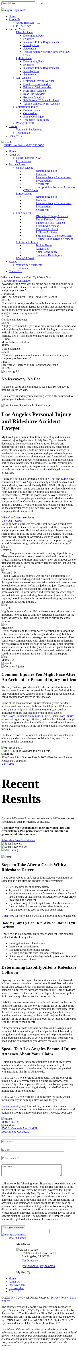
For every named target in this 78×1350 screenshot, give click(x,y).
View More (8, 763)
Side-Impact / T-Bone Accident (41, 100)
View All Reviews (11, 520)
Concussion (30, 113)
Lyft (63, 478)
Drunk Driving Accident (37, 84)
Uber (52, 478)
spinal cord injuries (63, 715)
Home (12, 16)
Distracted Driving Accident (39, 80)
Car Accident (23, 77)
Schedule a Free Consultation (18, 840)
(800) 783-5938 (24, 145)
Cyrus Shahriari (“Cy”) (29, 22)
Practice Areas (17, 29)
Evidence (28, 38)
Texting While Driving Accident (41, 103)
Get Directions (30, 1260)
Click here (7, 915)
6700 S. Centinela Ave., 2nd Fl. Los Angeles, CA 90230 (19, 1130)
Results (13, 126)
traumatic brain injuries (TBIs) (34, 715)
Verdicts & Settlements (29, 129)
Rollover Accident (33, 97)
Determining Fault (33, 35)
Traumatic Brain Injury (36, 119)
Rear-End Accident (34, 93)
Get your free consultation (16, 280)
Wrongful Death (25, 123)
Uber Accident (24, 32)
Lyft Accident (24, 58)
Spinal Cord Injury (34, 116)
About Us (14, 19)
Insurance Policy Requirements (41, 42)
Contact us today (11, 1106)
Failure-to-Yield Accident (37, 87)
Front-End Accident (34, 90)
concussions (8, 715)
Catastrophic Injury (27, 106)
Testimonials (23, 132)
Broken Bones (31, 110)
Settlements (29, 48)
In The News (23, 25)
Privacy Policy (59, 1297)
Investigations (31, 45)
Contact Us (15, 135)
